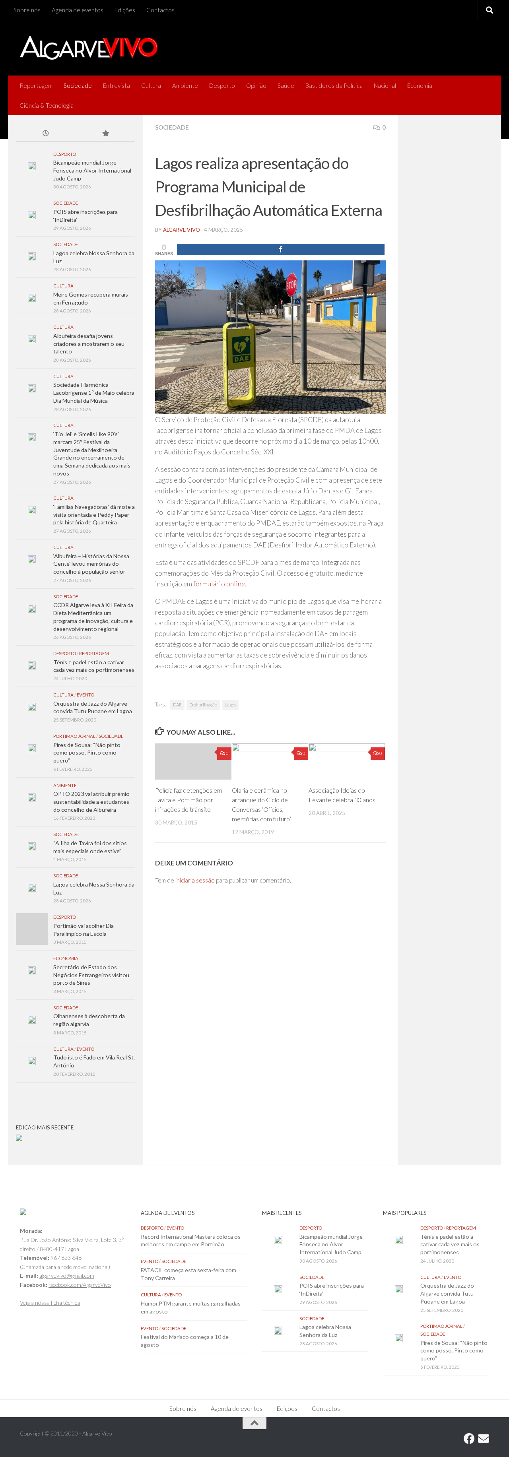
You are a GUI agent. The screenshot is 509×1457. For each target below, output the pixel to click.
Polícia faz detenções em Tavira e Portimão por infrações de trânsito (188, 799)
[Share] (281, 249)
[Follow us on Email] (483, 1438)
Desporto (222, 85)
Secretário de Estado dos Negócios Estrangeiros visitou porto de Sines (91, 975)
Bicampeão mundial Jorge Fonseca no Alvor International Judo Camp (92, 170)
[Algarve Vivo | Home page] (88, 48)
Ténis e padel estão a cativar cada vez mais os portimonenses (450, 1244)
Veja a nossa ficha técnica (50, 1302)
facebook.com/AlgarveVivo (80, 1284)
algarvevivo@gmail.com (66, 1275)
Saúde (286, 85)
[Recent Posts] (46, 134)
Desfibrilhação (203, 704)
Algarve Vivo (181, 230)
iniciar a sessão (195, 880)
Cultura (151, 85)
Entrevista (116, 85)
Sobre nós (27, 10)
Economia (419, 85)
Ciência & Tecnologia (46, 105)
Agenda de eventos (77, 10)
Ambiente (185, 85)
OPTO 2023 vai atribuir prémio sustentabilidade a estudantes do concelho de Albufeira (91, 801)
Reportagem (35, 85)
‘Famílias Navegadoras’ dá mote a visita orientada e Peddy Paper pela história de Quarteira (94, 514)
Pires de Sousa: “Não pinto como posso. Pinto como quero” (86, 752)
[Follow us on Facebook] (469, 1438)
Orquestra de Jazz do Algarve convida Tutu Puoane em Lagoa (447, 1293)
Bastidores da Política (334, 85)
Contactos (160, 10)
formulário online (219, 584)
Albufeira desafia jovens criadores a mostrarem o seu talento (88, 343)
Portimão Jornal (74, 736)
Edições (125, 10)
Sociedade (78, 85)
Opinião (256, 85)
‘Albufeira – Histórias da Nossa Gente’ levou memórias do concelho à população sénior (91, 564)
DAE (177, 704)
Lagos (230, 704)
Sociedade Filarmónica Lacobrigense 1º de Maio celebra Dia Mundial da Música (93, 392)
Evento (85, 694)
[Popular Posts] (105, 134)
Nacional (385, 85)
